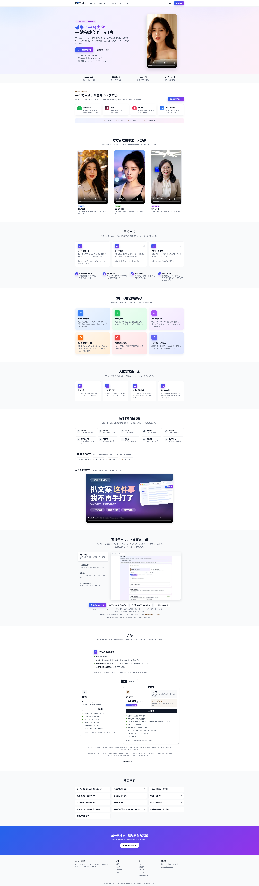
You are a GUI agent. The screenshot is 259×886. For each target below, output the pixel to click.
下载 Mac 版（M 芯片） (119, 605)
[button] (92, 789)
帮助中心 (126, 3)
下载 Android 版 (163, 605)
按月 (123, 681)
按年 (133, 681)
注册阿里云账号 (143, 875)
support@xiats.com (167, 867)
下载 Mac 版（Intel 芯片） (142, 605)
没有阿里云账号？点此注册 (152, 614)
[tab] (93, 557)
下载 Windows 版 (98, 605)
